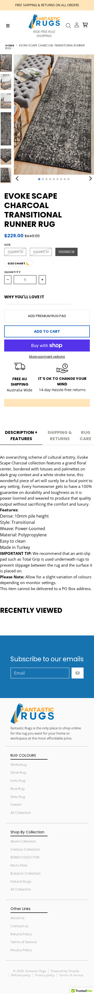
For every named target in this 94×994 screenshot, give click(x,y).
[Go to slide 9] (68, 179)
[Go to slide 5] (54, 179)
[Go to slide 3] (46, 179)
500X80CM (66, 252)
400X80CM (41, 252)
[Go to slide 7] (61, 179)
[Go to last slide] (17, 178)
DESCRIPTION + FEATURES (21, 435)
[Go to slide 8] (65, 179)
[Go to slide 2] (43, 179)
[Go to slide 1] (39, 179)
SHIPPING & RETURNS (60, 435)
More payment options (47, 357)
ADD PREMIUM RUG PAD (47, 315)
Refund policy (21, 975)
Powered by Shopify (65, 971)
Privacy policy (45, 975)
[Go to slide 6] (57, 179)
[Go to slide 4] (50, 179)
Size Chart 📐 (19, 263)
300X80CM (15, 252)
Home (9, 45)
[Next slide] (90, 178)
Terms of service (71, 975)
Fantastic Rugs (35, 971)
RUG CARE (85, 435)
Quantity (12, 272)
